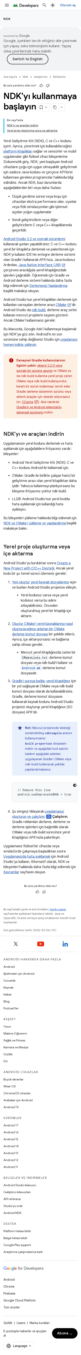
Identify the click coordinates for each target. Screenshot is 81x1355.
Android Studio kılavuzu (19, 1185)
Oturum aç (68, 5)
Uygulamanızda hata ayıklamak (26, 856)
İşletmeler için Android (18, 974)
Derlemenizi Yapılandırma (48, 286)
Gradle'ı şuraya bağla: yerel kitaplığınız (41, 681)
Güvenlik (9, 980)
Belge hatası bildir (15, 1238)
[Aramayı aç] (44, 5)
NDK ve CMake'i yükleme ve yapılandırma (34, 523)
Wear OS (9, 1086)
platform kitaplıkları (17, 151)
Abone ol (65, 1333)
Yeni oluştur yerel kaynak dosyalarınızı (40, 582)
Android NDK (12, 1213)
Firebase (9, 1293)
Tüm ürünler (11, 1307)
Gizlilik (8, 1054)
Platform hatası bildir (17, 1231)
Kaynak (8, 987)
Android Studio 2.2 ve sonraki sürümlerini (34, 239)
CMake (61, 305)
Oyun (7, 1026)
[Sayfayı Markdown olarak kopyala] (55, 107)
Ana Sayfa (10, 77)
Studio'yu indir (13, 1206)
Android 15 (10, 1139)
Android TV (11, 1107)
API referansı (12, 1199)
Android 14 (11, 1146)
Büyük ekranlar (13, 1079)
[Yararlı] (41, 85)
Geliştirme (41, 77)
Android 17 (10, 1125)
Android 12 (10, 1160)
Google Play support (17, 1245)
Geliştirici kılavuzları (17, 1192)
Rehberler (59, 77)
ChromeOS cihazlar (17, 1093)
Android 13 (10, 1153)
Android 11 (10, 1167)
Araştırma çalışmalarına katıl (23, 1252)
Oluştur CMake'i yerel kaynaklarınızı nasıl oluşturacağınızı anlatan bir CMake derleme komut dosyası (42, 629)
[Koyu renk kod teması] (74, 785)
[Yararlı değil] (47, 85)
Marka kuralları (40, 1323)
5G (5, 1061)
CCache (27, 402)
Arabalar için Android (18, 1100)
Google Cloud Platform (19, 1300)
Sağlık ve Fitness (14, 1040)
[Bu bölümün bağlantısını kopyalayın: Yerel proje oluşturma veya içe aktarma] (38, 554)
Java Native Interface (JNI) (40, 265)
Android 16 (11, 1132)
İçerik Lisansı (58, 909)
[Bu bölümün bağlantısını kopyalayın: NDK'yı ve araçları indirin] (69, 434)
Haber (7, 994)
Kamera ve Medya (15, 1047)
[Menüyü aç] (7, 5)
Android (9, 967)
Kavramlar (11, 872)
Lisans (21, 1323)
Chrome (8, 1286)
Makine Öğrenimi (15, 1033)
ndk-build (38, 310)
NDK (7, 19)
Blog (6, 1001)
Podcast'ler (11, 1008)
